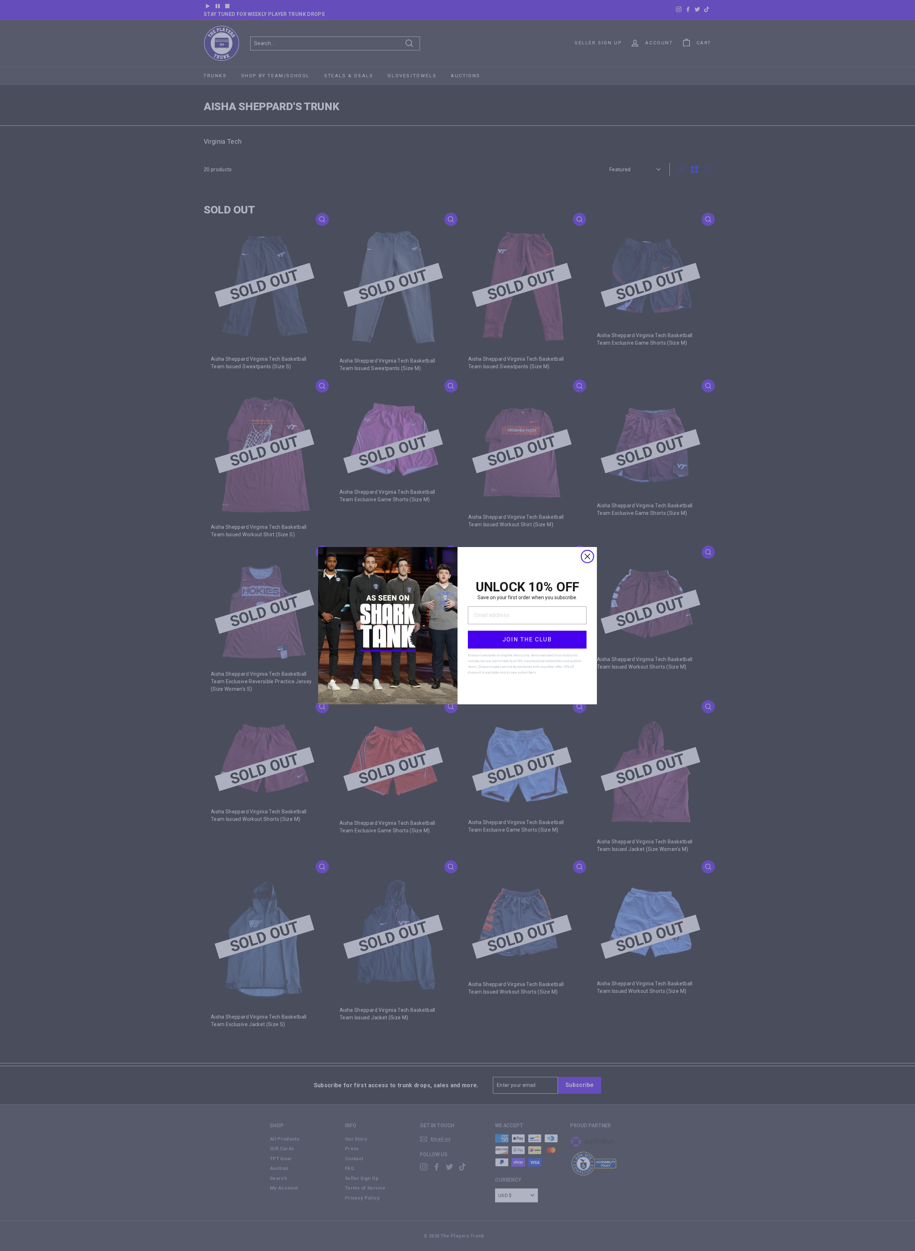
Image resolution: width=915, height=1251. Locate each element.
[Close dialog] (587, 556)
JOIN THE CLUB (527, 639)
